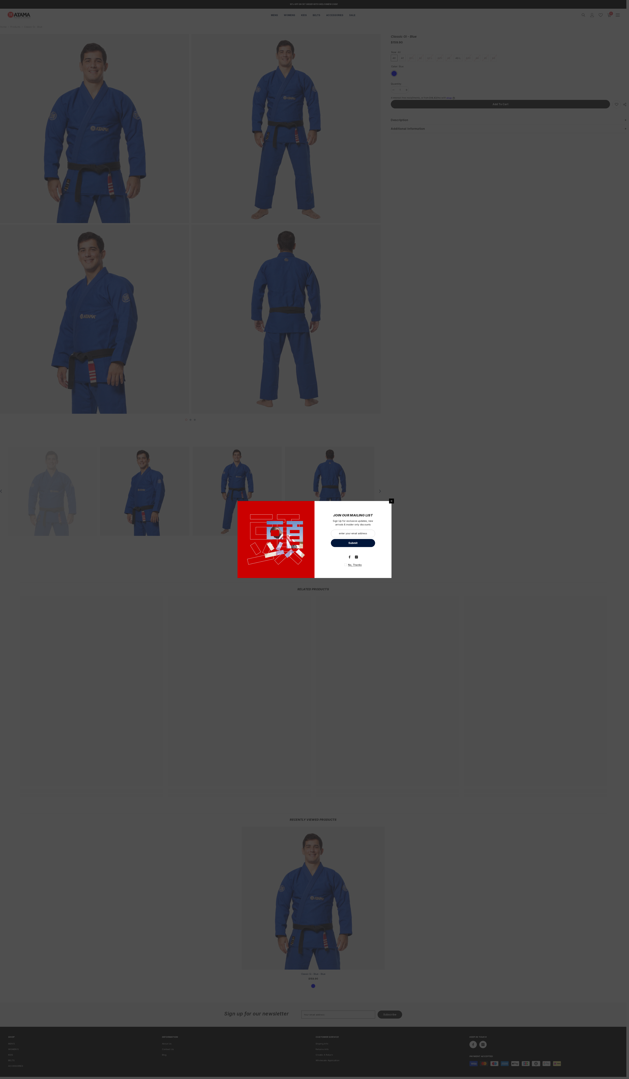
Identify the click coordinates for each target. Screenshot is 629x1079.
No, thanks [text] (355, 564)
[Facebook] (349, 557)
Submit (353, 543)
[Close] (391, 501)
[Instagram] (356, 557)
